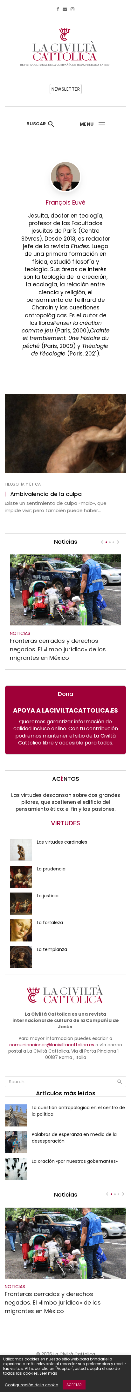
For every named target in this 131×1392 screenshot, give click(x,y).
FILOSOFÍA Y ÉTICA (23, 484)
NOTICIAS (20, 633)
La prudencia (51, 869)
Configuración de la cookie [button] (31, 1385)
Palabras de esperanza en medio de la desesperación (74, 1137)
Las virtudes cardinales (62, 842)
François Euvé (66, 202)
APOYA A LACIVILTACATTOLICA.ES (65, 710)
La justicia (48, 896)
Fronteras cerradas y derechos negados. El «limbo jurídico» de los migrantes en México (58, 649)
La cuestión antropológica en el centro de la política (78, 1110)
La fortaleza (50, 922)
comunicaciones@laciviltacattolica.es (51, 1045)
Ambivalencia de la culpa (46, 494)
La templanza (52, 949)
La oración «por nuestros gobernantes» (75, 1161)
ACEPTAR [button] (74, 1384)
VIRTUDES (65, 823)
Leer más (48, 1373)
